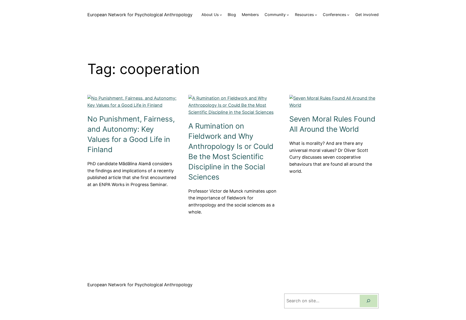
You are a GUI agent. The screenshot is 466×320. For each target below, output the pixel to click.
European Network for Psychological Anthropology (139, 14)
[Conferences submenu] (348, 15)
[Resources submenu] (316, 15)
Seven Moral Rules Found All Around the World (332, 124)
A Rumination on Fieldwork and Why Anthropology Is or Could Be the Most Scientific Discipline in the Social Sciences (231, 151)
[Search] (368, 301)
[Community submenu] (288, 15)
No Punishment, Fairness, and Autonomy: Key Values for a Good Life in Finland (131, 134)
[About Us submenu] (221, 15)
